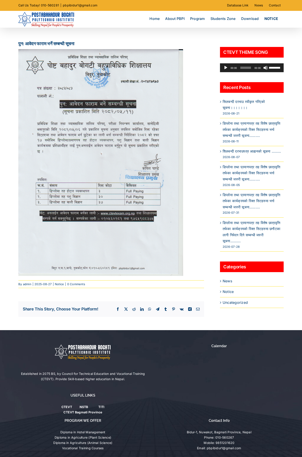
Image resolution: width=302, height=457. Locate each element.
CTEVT (66, 407)
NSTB (84, 407)
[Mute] (265, 68)
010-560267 (224, 437)
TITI (101, 407)
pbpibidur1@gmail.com (80, 5)
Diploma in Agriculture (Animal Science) (82, 443)
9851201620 (225, 443)
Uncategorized (235, 302)
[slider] (275, 67)
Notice (59, 284)
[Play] (226, 68)
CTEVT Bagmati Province (82, 412)
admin (27, 284)
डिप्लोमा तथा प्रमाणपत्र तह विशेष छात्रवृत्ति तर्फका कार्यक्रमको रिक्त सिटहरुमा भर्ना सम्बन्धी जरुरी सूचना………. (252, 129)
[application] (252, 67)
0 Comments (76, 284)
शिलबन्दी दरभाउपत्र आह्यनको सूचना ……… (252, 151)
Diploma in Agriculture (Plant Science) (83, 437)
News (227, 281)
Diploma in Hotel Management (82, 432)
